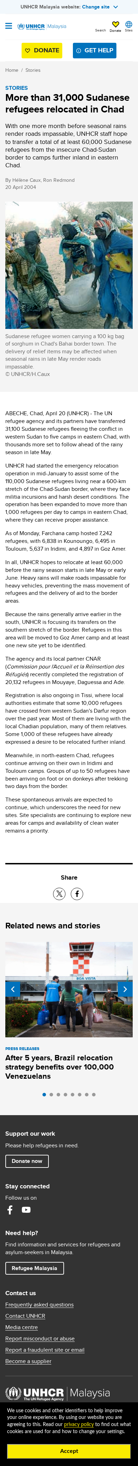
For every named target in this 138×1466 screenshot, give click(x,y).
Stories (33, 70)
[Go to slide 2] (53, 1096)
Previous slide (12, 989)
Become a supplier (28, 1361)
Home (11, 70)
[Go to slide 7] (88, 1096)
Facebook (10, 1210)
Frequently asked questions (39, 1305)
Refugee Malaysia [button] (38, 1268)
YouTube (26, 1210)
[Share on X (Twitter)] (59, 894)
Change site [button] (96, 6)
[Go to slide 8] (95, 1096)
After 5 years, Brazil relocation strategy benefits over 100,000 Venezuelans (59, 1067)
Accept (69, 1451)
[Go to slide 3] (60, 1096)
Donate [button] (115, 30)
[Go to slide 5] (74, 1096)
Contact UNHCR (25, 1316)
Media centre (21, 1327)
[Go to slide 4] (67, 1096)
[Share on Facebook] (77, 894)
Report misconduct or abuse (40, 1339)
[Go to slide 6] (81, 1096)
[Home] (41, 27)
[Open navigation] (8, 26)
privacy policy (79, 1424)
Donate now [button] (27, 1161)
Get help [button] (96, 52)
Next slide (125, 989)
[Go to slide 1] (46, 1096)
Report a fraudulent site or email (45, 1350)
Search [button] (100, 30)
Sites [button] (129, 30)
